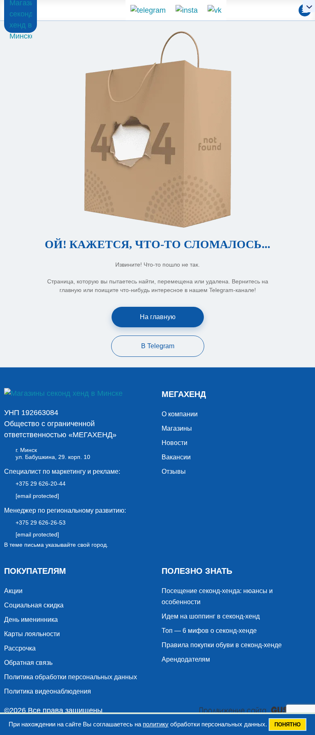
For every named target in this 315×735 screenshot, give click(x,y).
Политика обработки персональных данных (70, 676)
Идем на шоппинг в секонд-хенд (211, 616)
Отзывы (174, 471)
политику (156, 724)
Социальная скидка (34, 605)
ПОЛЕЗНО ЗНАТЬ (197, 570)
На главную (158, 316)
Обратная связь (28, 662)
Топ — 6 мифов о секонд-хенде (209, 630)
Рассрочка (20, 648)
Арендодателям (186, 659)
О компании (180, 414)
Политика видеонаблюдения (47, 691)
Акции (13, 590)
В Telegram (157, 345)
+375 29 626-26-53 (41, 522)
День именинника (31, 619)
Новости (174, 442)
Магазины (177, 428)
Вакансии (176, 457)
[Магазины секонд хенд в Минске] (20, 16)
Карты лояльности (32, 633)
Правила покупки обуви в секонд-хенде (222, 644)
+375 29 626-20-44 (41, 483)
